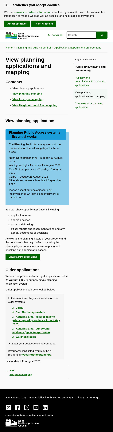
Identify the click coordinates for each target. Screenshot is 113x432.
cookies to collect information (32, 12)
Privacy (80, 397)
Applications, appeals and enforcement (77, 47)
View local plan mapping (27, 99)
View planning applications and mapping (90, 94)
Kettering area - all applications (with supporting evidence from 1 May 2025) (36, 320)
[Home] (22, 35)
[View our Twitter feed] (9, 408)
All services (55, 35)
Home (9, 47)
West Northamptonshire (36, 354)
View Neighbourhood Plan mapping (34, 105)
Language (93, 397)
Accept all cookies (17, 24)
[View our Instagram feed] (27, 408)
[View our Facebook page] (18, 408)
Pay (24, 397)
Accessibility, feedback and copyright (51, 397)
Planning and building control (33, 47)
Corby (19, 307)
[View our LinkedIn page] (45, 408)
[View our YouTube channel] (36, 408)
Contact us (12, 397)
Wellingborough (26, 336)
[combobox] (81, 35)
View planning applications (23, 257)
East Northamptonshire (30, 312)
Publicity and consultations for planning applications (90, 81)
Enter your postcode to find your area (34, 343)
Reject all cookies (44, 24)
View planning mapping (27, 93)
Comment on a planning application (89, 105)
